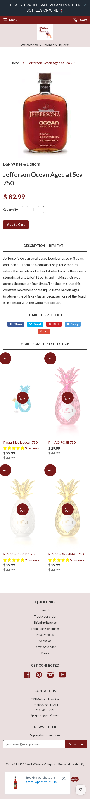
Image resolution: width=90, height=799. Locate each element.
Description (34, 246)
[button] (14, 448)
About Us (45, 641)
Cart (83, 20)
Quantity (10, 209)
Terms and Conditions (45, 628)
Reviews (56, 246)
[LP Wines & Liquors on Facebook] (27, 676)
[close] (85, 5)
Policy (45, 653)
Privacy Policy (45, 634)
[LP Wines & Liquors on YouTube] (62, 676)
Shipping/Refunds (45, 622)
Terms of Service (45, 647)
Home (14, 63)
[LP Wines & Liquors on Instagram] (50, 676)
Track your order (45, 616)
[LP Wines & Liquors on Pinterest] (39, 676)
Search (45, 610)
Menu (13, 20)
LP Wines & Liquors (44, 764)
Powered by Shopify (71, 764)
